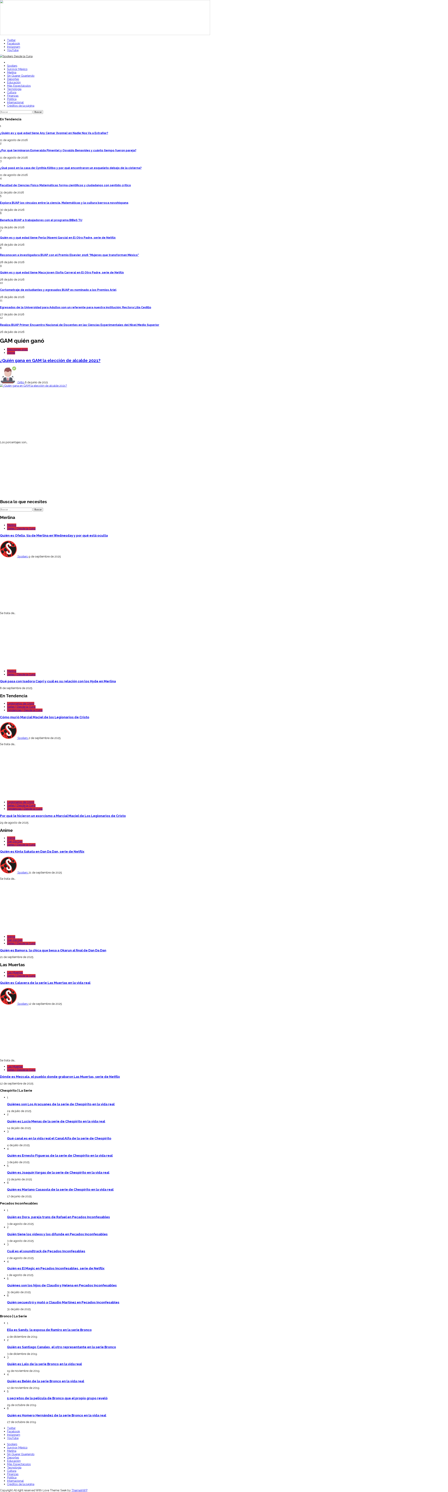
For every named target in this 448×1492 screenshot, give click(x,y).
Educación (14, 82)
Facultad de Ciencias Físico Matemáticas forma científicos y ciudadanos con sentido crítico (65, 185)
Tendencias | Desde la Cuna (25, 710)
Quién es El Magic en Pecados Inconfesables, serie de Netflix (55, 1268)
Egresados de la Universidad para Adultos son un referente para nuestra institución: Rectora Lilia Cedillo (75, 307)
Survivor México (17, 69)
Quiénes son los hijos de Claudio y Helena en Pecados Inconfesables (62, 1285)
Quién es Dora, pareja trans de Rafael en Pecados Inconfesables (58, 1217)
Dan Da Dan (15, 841)
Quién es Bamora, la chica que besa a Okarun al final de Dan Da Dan (53, 950)
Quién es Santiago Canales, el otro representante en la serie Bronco (61, 1347)
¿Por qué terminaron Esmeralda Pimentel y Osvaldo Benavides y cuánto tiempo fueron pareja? (68, 150)
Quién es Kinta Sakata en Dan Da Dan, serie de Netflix (42, 851)
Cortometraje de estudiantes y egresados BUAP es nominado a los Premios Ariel (58, 290)
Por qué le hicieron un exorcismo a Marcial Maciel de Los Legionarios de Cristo (63, 816)
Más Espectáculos (19, 85)
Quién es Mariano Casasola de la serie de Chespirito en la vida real (60, 1189)
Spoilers (12, 65)
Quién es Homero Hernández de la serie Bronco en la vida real (56, 1415)
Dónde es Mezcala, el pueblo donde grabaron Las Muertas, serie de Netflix (60, 1077)
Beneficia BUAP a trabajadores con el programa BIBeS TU (41, 220)
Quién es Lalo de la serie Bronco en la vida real (44, 1364)
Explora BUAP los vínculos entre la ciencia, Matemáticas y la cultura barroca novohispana (64, 202)
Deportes (13, 79)
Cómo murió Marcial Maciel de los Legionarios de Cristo (44, 717)
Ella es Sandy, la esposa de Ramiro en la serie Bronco (49, 1330)
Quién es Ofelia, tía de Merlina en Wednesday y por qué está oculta (54, 535)
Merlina (11, 72)
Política (11, 99)
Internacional (15, 102)
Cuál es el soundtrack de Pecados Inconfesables (46, 1251)
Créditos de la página (20, 105)
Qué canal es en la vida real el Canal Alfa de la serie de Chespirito (59, 1138)
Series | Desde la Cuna (21, 528)
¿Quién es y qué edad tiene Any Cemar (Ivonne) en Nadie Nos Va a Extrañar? (54, 133)
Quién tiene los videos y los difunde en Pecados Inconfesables (57, 1234)
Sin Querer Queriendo (20, 75)
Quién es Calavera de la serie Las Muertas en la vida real (45, 983)
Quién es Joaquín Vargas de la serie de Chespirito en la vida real (58, 1172)
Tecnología (14, 89)
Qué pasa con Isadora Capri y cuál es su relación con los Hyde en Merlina (58, 681)
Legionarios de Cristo (20, 703)
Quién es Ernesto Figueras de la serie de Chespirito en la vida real (60, 1155)
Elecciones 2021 (17, 349)
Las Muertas (15, 972)
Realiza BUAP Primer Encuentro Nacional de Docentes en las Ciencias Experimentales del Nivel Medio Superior (79, 325)
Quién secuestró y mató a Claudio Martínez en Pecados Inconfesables (63, 1302)
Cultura (11, 92)
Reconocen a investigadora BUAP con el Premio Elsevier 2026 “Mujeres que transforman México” (69, 255)
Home (11, 352)
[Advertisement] (105, 413)
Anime (11, 838)
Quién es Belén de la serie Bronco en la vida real (45, 1381)
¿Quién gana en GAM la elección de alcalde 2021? (50, 360)
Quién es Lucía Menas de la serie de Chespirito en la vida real (56, 1121)
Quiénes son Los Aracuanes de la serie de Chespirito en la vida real (61, 1104)
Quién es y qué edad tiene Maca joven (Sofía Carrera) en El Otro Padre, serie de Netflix (62, 272)
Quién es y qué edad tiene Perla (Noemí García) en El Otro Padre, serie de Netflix (58, 237)
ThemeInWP (79, 1490)
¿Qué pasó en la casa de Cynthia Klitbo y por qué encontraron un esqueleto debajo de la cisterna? (71, 168)
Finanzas (13, 95)
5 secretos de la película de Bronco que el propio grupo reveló (57, 1398)
